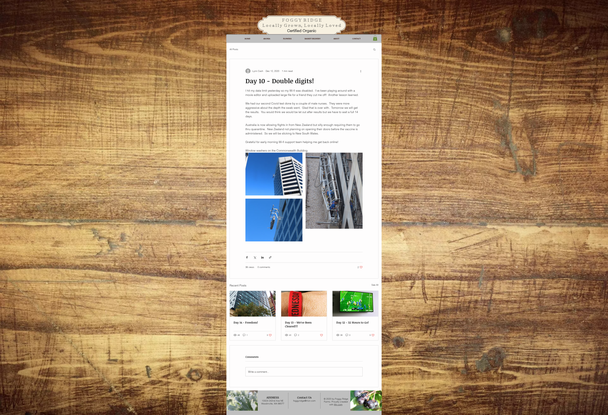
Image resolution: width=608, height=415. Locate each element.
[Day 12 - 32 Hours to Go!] (355, 304)
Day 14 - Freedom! (246, 322)
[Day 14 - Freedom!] (253, 304)
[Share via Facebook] (246, 257)
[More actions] (361, 71)
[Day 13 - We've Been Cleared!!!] (304, 304)
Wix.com (338, 404)
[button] (375, 38)
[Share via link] (270, 257)
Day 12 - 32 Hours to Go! (352, 322)
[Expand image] (273, 174)
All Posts (234, 49)
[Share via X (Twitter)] (254, 257)
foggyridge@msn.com (304, 400)
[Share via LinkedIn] (262, 257)
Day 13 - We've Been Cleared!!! (298, 324)
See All (374, 284)
